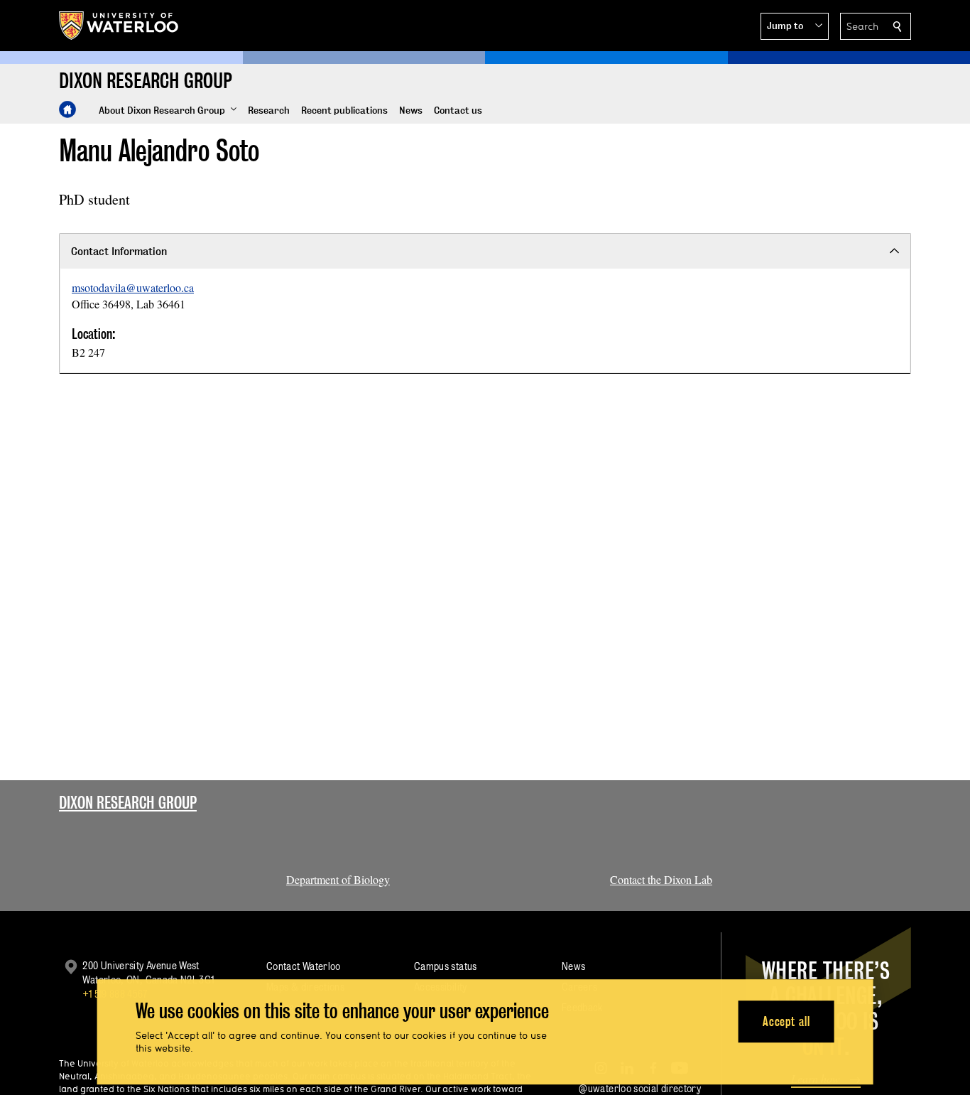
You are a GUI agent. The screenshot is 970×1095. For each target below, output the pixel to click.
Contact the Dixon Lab (661, 879)
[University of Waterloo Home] (119, 25)
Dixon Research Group (128, 802)
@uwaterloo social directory (640, 1088)
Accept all (786, 1021)
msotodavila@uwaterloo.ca (133, 287)
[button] (794, 26)
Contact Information (119, 251)
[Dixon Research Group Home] (67, 109)
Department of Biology (338, 879)
